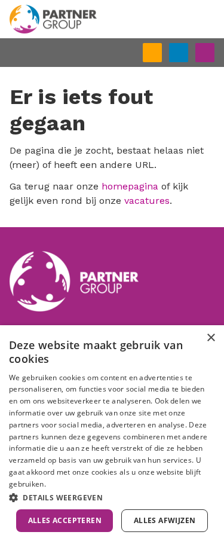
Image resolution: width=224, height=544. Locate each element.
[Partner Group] (112, 19)
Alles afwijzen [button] (165, 520)
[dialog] (112, 434)
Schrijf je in (161, 53)
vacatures (147, 200)
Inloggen (187, 51)
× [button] (210, 338)
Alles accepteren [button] (65, 520)
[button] (112, 497)
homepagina (130, 186)
